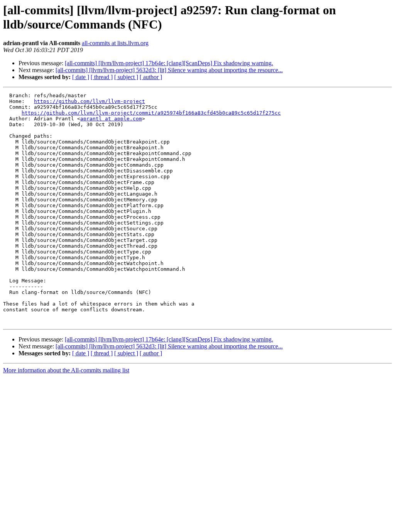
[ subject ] (126, 77)
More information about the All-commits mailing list (66, 370)
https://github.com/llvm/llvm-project (89, 101)
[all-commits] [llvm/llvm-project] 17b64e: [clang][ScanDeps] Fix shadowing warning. (169, 63)
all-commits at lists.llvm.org (115, 43)
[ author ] (151, 77)
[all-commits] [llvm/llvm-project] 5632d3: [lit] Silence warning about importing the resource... (169, 70)
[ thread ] (102, 77)
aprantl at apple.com (111, 119)
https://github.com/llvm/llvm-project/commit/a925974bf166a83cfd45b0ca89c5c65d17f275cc (151, 113)
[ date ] (80, 77)
